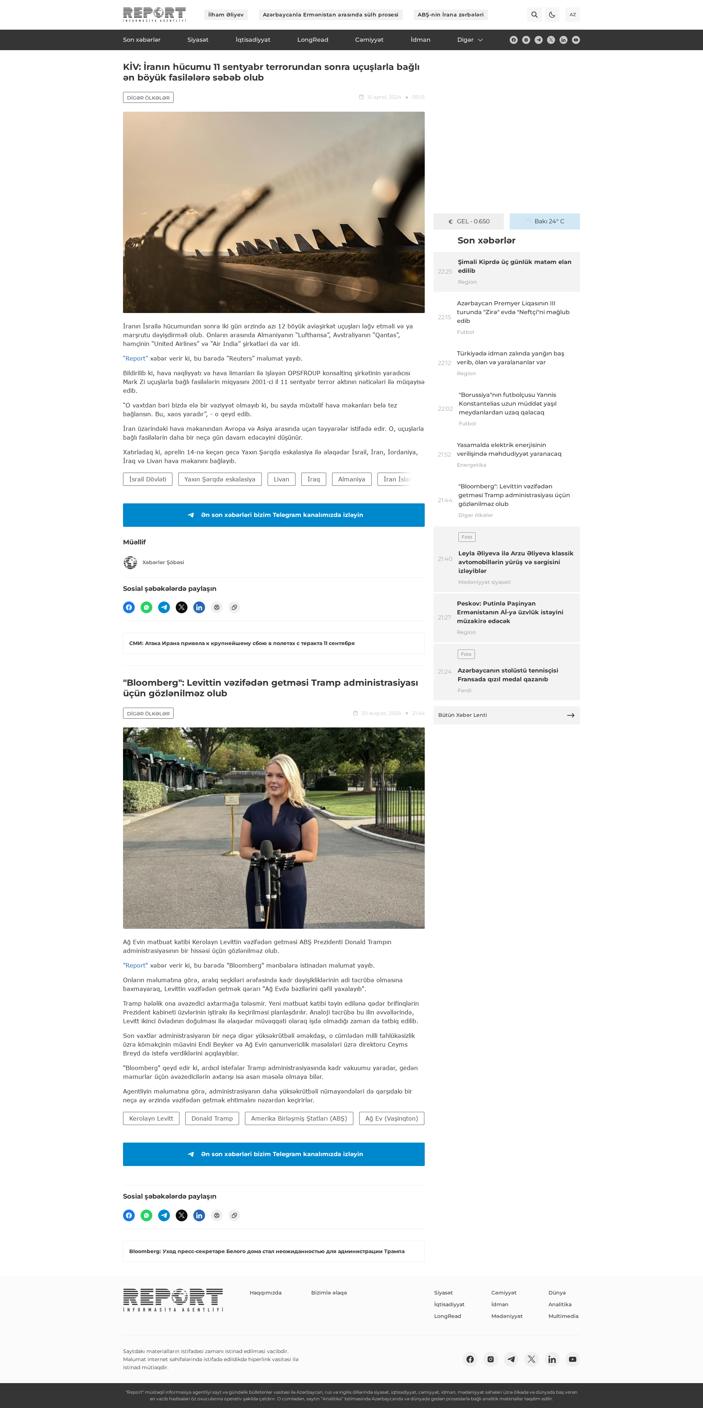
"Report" (135, 965)
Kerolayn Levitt (151, 1118)
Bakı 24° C (550, 221)
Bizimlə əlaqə (329, 1292)
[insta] (526, 40)
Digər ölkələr (148, 98)
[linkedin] (563, 40)
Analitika (560, 1304)
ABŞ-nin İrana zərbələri (451, 14)
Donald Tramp (212, 1118)
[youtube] (576, 40)
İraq (314, 479)
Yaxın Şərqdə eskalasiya (220, 479)
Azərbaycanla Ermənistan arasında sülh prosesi (331, 14)
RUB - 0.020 (473, 221)
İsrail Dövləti (147, 479)
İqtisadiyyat (449, 1304)
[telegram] (539, 40)
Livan (281, 479)
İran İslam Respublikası (418, 479)
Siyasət (443, 1292)
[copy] (234, 607)
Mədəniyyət (507, 1316)
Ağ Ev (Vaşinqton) (391, 1118)
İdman (500, 1304)
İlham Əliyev (226, 14)
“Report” (135, 358)
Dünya (557, 1292)
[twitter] (551, 40)
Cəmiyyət (504, 1292)
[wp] (146, 607)
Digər (465, 39)
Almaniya (351, 479)
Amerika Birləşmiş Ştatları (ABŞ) (299, 1118)
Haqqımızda (266, 1292)
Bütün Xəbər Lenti (462, 715)
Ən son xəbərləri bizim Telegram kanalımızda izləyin (282, 514)
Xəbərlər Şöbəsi (163, 562)
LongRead (447, 1316)
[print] (217, 607)
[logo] (154, 14)
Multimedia (563, 1316)
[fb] (514, 40)
